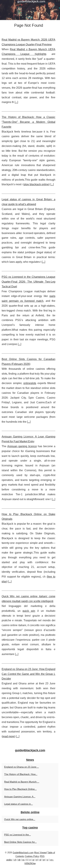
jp (33, 859)
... (16, 102)
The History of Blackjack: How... (20, 774)
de (19, 859)
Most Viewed (40, 852)
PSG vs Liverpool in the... (17, 834)
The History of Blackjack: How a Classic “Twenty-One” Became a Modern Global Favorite (28, 122)
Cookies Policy (32, 856)
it (30, 859)
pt (44, 859)
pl (40, 859)
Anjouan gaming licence (22, 446)
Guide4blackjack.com (23, 852)
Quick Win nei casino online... (19, 819)
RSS (42, 856)
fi (27, 859)
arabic (9, 859)
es (23, 859)
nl (37, 859)
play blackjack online (36, 184)
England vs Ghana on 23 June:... (21, 767)
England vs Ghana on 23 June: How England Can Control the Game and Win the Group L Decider (28, 674)
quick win (28, 610)
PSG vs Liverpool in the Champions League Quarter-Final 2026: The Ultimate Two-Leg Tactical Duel (28, 281)
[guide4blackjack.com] (30, 10)
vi (47, 859)
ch (15, 859)
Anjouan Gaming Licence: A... (19, 796)
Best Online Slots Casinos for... (20, 842)
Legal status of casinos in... (18, 804)
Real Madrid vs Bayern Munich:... (21, 781)
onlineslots (29, 383)
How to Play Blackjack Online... (20, 789)
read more (8, 736)
